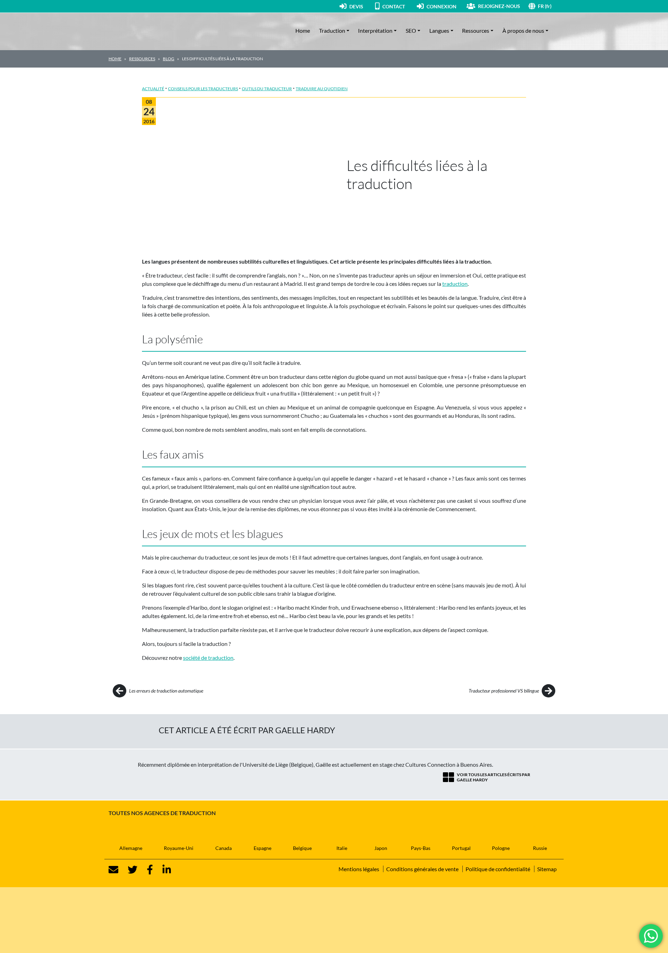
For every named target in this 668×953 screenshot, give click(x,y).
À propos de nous (523, 30)
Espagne (262, 848)
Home (302, 30)
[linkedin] (162, 870)
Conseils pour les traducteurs (203, 88)
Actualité (153, 88)
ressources (142, 58)
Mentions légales (359, 869)
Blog (168, 58)
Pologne (501, 848)
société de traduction (208, 657)
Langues (439, 30)
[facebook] (145, 870)
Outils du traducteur (267, 88)
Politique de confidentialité (498, 869)
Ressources (475, 30)
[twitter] (128, 870)
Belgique (302, 848)
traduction (455, 283)
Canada (223, 848)
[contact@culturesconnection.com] (113, 870)
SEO (411, 30)
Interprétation (375, 30)
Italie (341, 848)
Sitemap (547, 869)
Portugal (461, 848)
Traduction (332, 30)
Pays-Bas (420, 848)
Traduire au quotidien (322, 88)
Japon (380, 848)
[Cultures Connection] (147, 31)
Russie (540, 848)
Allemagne (130, 848)
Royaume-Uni (178, 848)
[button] (548, 6)
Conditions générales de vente (422, 869)
